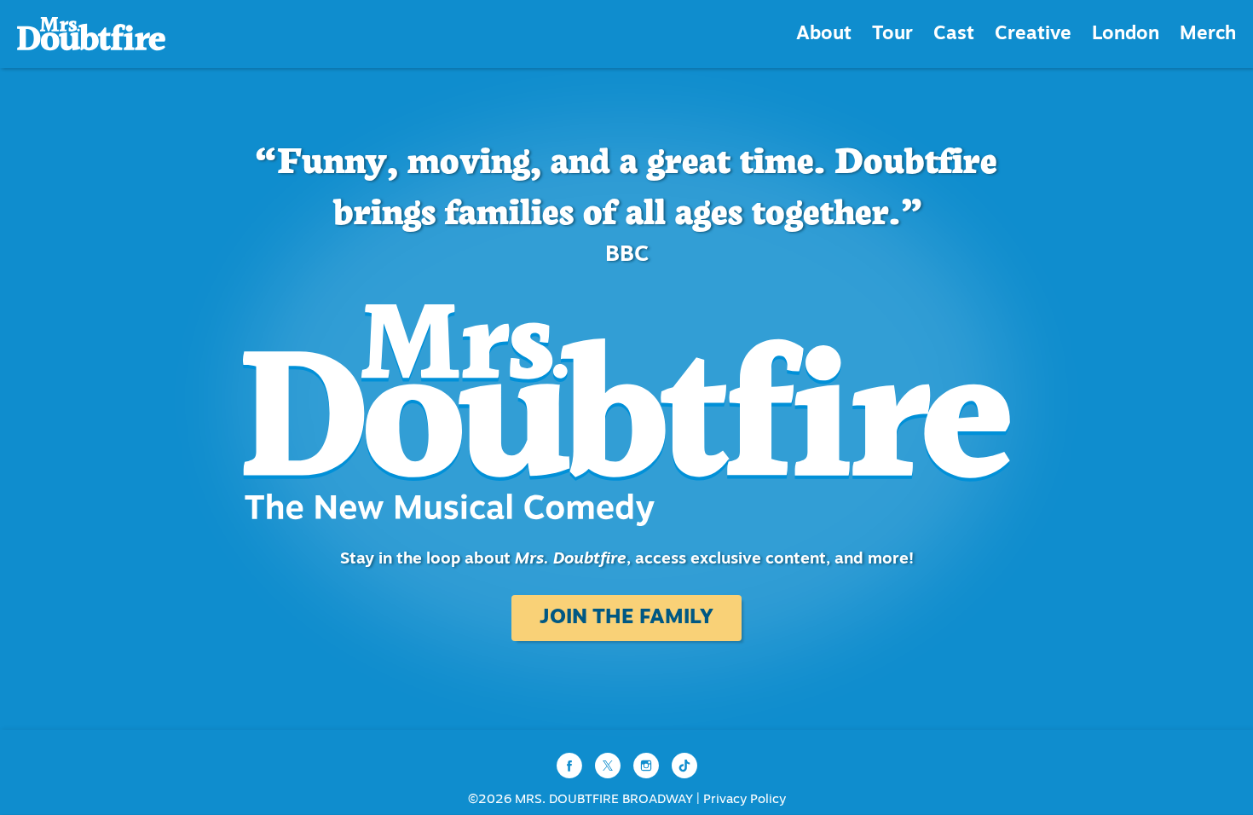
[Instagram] (648, 766)
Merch (1208, 34)
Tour (892, 34)
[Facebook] (571, 766)
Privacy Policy (744, 800)
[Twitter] (610, 766)
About (824, 34)
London (1125, 34)
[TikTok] (684, 766)
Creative (1033, 34)
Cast (953, 34)
